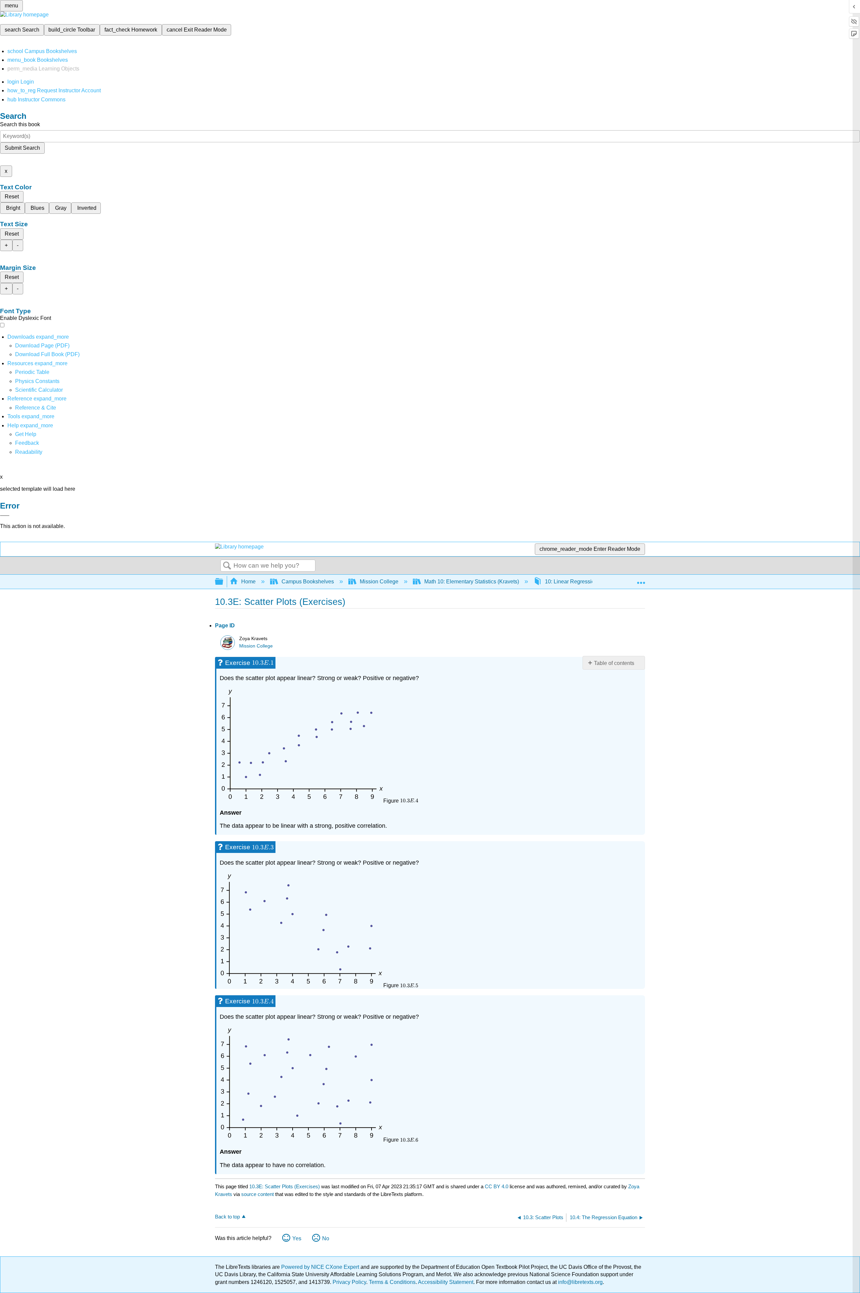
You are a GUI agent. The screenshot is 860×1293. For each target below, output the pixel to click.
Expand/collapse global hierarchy (223, 581)
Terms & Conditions (392, 1282)
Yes (296, 1238)
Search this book (20, 124)
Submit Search (22, 148)
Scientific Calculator (39, 390)
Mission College (379, 581)
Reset (12, 196)
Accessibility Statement (445, 1282)
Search (227, 566)
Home (248, 581)
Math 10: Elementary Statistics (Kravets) (471, 581)
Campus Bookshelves (307, 581)
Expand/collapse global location (641, 580)
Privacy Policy (349, 1282)
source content (257, 1194)
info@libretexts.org (580, 1282)
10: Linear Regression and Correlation (590, 581)
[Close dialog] (4, 515)
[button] (27, 443)
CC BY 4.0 (496, 1186)
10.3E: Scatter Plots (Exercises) (284, 1186)
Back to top (227, 1216)
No (325, 1238)
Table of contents (614, 663)
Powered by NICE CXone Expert (320, 1267)
